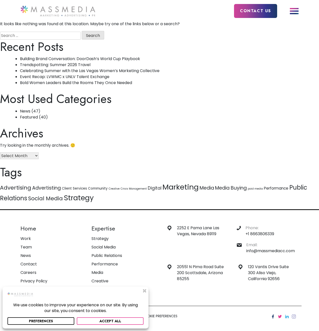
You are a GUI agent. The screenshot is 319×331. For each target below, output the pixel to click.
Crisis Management (134, 189)
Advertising (15, 188)
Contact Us (255, 11)
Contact (28, 264)
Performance (276, 188)
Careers (28, 272)
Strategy (79, 198)
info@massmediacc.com (270, 251)
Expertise (103, 228)
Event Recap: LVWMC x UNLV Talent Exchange (64, 77)
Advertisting (46, 188)
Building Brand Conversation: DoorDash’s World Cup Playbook (80, 59)
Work (25, 238)
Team (26, 247)
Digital (154, 188)
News (25, 111)
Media (207, 188)
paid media (255, 189)
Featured (29, 117)
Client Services (74, 188)
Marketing (180, 187)
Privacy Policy (33, 281)
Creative (114, 189)
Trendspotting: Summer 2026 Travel (55, 65)
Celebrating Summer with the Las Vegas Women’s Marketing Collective (90, 71)
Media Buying (231, 188)
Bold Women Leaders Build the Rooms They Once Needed (76, 83)
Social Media (45, 198)
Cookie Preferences (159, 316)
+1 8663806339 (259, 234)
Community (98, 188)
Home (28, 228)
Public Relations (106, 255)
